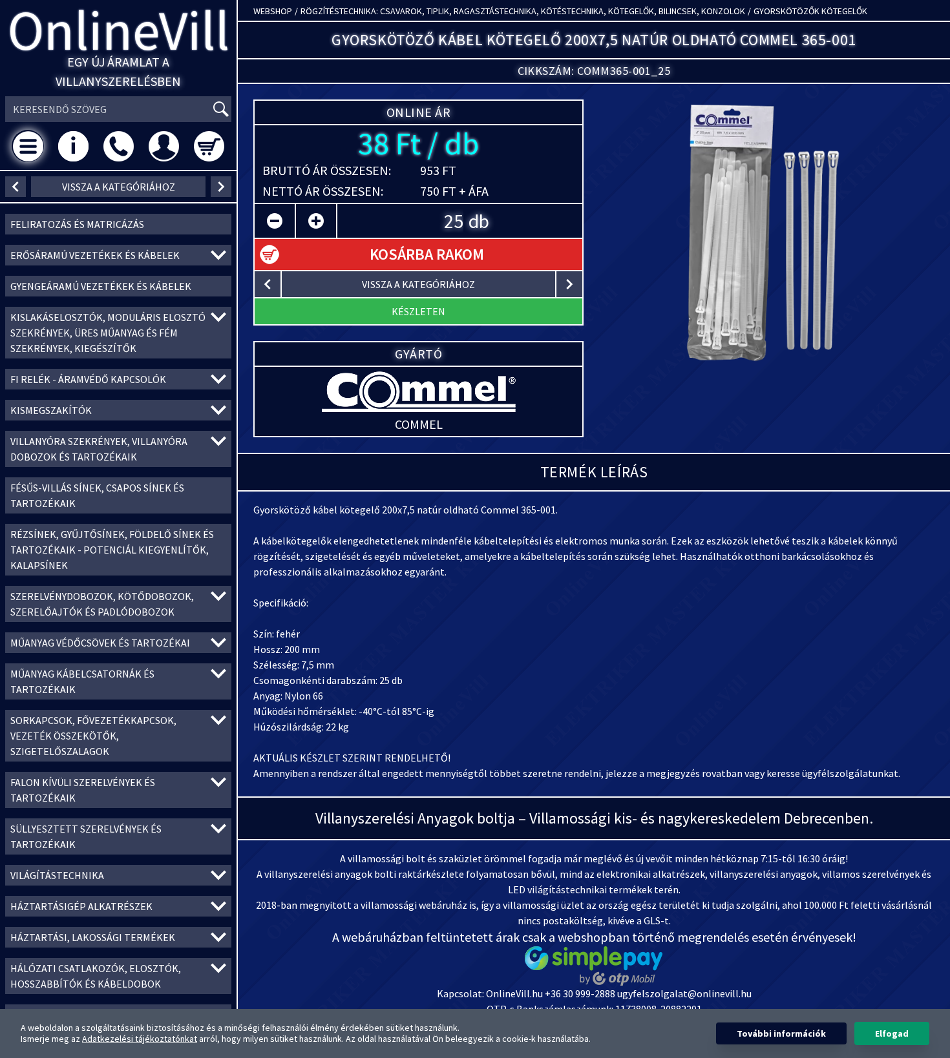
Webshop (272, 11)
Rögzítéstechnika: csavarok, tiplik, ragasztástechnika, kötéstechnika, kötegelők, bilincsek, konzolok (523, 11)
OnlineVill (118, 30)
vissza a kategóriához (118, 186)
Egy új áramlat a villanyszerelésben (118, 71)
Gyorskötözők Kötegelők (810, 11)
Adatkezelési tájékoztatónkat (139, 1038)
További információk (781, 1033)
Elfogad (892, 1033)
